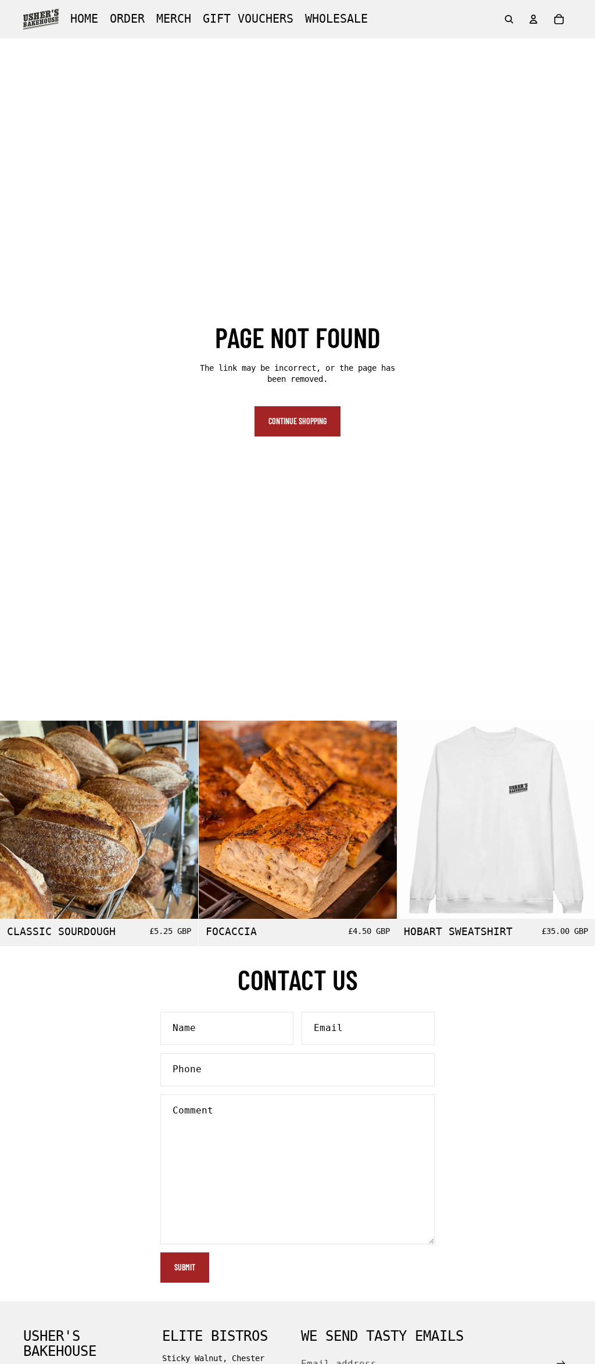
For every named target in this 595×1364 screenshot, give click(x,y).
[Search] (509, 19)
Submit (184, 1267)
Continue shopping (297, 421)
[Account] (533, 19)
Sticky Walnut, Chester (213, 1358)
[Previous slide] (414, 819)
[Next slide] (577, 819)
